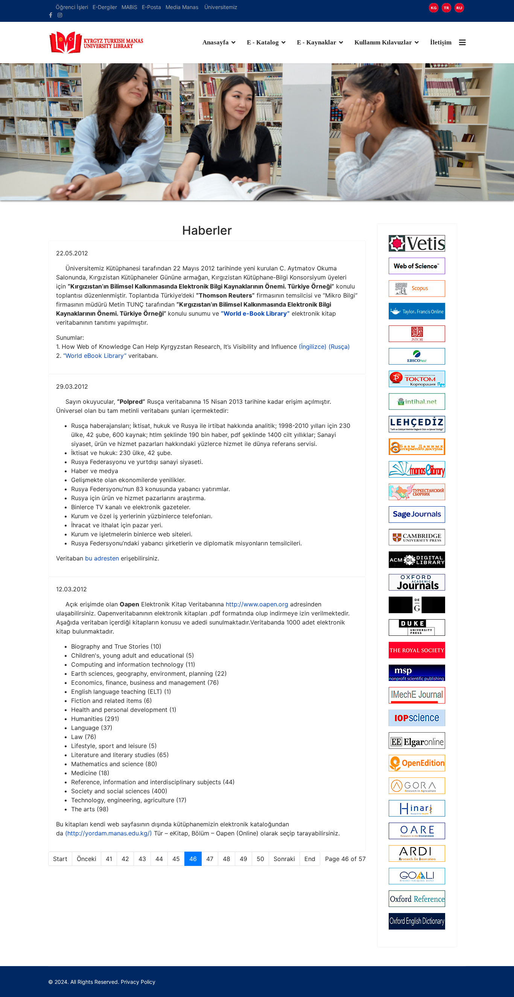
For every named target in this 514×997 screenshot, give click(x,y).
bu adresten (102, 558)
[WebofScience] (417, 266)
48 (226, 859)
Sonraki (284, 859)
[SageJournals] (417, 514)
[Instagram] (60, 15)
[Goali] (417, 876)
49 (243, 859)
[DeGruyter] (417, 605)
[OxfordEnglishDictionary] (417, 921)
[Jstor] (417, 333)
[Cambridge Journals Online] (417, 537)
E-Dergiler (105, 7)
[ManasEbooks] (417, 469)
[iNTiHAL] (417, 401)
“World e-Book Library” (255, 313)
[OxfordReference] (417, 898)
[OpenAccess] (417, 446)
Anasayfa (215, 42)
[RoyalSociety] (417, 650)
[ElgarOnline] (417, 740)
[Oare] (417, 831)
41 (109, 859)
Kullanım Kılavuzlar (383, 42)
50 (260, 859)
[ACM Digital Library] (417, 559)
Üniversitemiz (220, 7)
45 (176, 859)
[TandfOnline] (417, 311)
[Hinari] (417, 808)
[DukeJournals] (417, 627)
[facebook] (50, 15)
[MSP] (417, 672)
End (309, 859)
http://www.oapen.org (257, 604)
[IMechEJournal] (417, 695)
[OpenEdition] (417, 763)
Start (60, 859)
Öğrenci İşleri (72, 7)
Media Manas (182, 7)
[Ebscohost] (417, 356)
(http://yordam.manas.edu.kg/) (108, 833)
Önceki (86, 859)
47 (209, 859)
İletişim (441, 42)
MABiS (129, 7)
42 (125, 859)
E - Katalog (263, 42)
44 (159, 859)
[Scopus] (417, 288)
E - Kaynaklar (316, 42)
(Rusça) (339, 346)
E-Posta (152, 7)
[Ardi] (417, 853)
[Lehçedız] (417, 424)
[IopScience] (417, 718)
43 (142, 859)
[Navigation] (462, 42)
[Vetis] (417, 243)
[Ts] (417, 492)
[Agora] (417, 785)
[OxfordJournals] (417, 582)
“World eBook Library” (94, 355)
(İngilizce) (313, 346)
